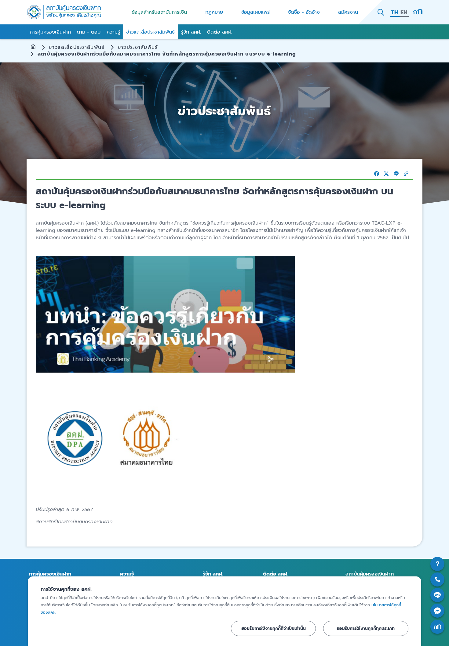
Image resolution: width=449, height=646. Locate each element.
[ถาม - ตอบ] (437, 564)
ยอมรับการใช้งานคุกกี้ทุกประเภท (366, 628)
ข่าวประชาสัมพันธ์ (138, 47)
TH (394, 12)
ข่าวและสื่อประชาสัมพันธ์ (76, 47)
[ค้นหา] (380, 12)
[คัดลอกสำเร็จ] (405, 173)
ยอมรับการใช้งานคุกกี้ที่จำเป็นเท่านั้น (273, 628)
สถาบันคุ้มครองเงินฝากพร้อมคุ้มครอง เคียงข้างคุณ (64, 12)
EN (403, 12)
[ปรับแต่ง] (417, 12)
